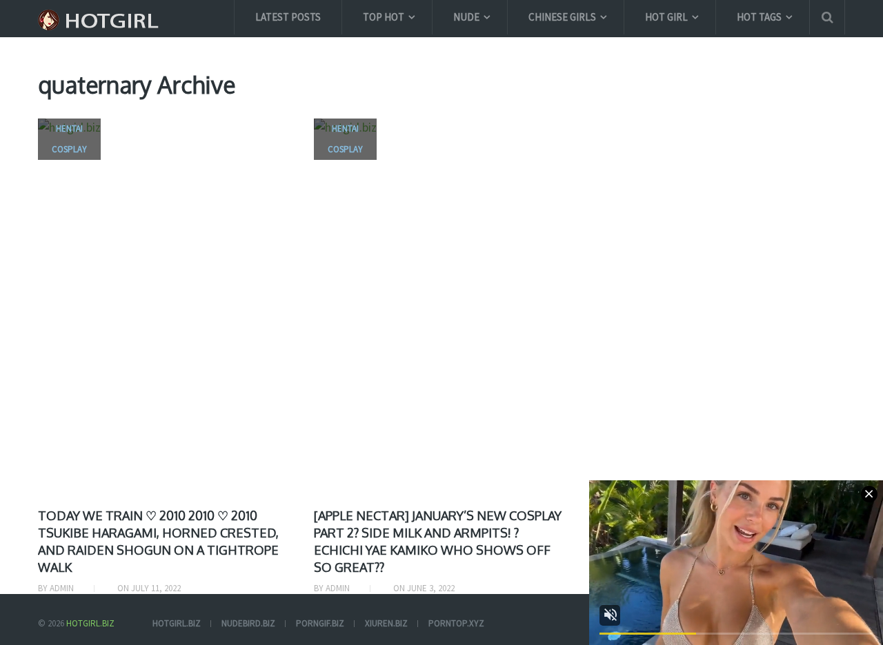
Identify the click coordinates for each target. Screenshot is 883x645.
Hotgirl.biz (90, 623)
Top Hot (383, 16)
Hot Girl (666, 16)
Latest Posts (288, 16)
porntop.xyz (456, 623)
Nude (466, 16)
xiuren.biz (386, 623)
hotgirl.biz (176, 623)
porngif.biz (320, 623)
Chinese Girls (562, 16)
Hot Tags (759, 16)
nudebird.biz (248, 623)
